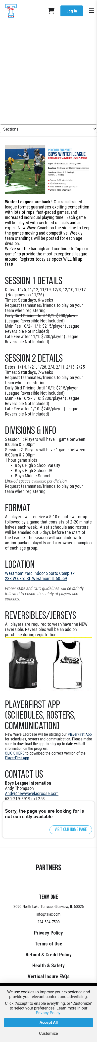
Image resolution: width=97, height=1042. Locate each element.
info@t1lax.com (48, 914)
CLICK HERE (14, 753)
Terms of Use (48, 943)
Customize (48, 1033)
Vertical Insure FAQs (49, 976)
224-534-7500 (48, 922)
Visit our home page (71, 829)
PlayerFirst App (80, 734)
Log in (71, 11)
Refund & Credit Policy (49, 954)
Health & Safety (48, 965)
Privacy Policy (48, 932)
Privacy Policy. (48, 1012)
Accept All (49, 1022)
